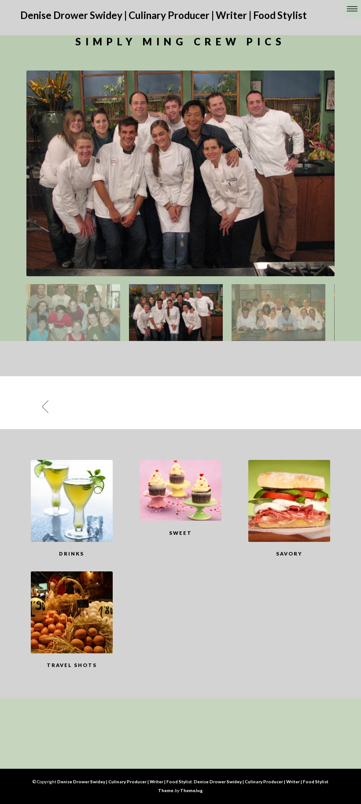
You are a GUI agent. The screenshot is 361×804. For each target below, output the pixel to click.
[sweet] (180, 490)
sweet (180, 533)
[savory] (289, 501)
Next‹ (323, 181)
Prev (41, 406)
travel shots (72, 665)
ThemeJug (191, 790)
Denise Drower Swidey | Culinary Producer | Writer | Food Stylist (163, 15)
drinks (71, 553)
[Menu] (352, 9)
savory (289, 553)
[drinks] (72, 501)
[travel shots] (72, 612)
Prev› (37, 181)
